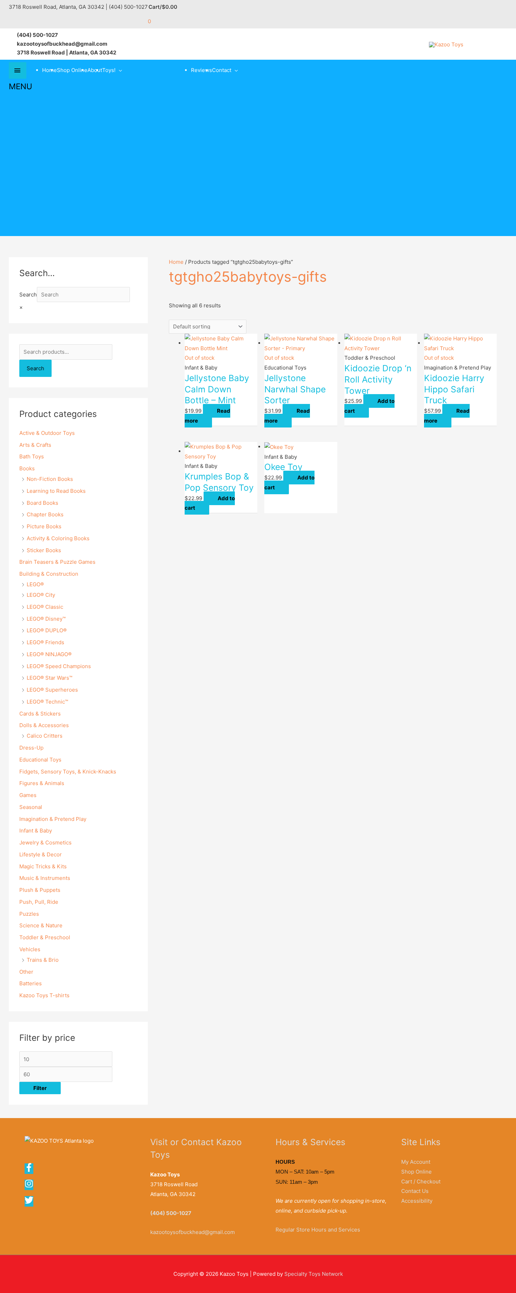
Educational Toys (40, 759)
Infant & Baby (35, 830)
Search (28, 294)
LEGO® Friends (45, 642)
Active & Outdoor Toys (47, 433)
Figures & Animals (41, 783)
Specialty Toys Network (313, 1274)
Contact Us (415, 1191)
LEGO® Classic (45, 606)
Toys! (108, 70)
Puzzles (29, 913)
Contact (221, 70)
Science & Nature (40, 925)
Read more (207, 415)
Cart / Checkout (421, 1181)
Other (26, 971)
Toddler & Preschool (44, 937)
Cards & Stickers (40, 713)
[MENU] (17, 70)
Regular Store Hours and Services (318, 1229)
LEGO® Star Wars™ (49, 677)
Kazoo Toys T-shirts (44, 995)
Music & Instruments (44, 878)
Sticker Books (44, 550)
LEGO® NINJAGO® (49, 654)
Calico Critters (44, 735)
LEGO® (35, 584)
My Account (415, 1161)
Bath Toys (31, 456)
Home (49, 70)
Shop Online (72, 70)
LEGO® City (41, 595)
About (94, 70)
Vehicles (29, 949)
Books (27, 468)
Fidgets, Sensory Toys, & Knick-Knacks (67, 771)
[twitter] (29, 1202)
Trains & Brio (43, 959)
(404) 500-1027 (170, 1213)
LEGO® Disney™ (46, 618)
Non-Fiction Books (50, 479)
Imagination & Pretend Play (52, 819)
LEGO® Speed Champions (59, 666)
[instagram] (31, 1186)
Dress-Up (31, 747)
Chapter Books (45, 514)
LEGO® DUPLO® (47, 630)
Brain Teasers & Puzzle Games (57, 562)
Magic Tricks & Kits (43, 866)
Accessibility (416, 1200)
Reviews (201, 70)
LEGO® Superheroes (52, 689)
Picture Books (44, 526)
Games (28, 795)
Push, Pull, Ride (38, 902)
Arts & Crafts (35, 445)
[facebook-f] (31, 1170)
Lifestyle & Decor (40, 854)
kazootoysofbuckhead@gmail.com (192, 1232)
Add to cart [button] (369, 406)
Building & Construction (48, 573)
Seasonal (30, 807)
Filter (40, 1088)
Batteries (30, 983)
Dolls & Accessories (44, 725)
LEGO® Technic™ (47, 701)
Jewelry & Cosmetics (45, 842)
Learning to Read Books (56, 491)
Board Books (42, 502)
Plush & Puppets (39, 890)
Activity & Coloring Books (58, 538)
